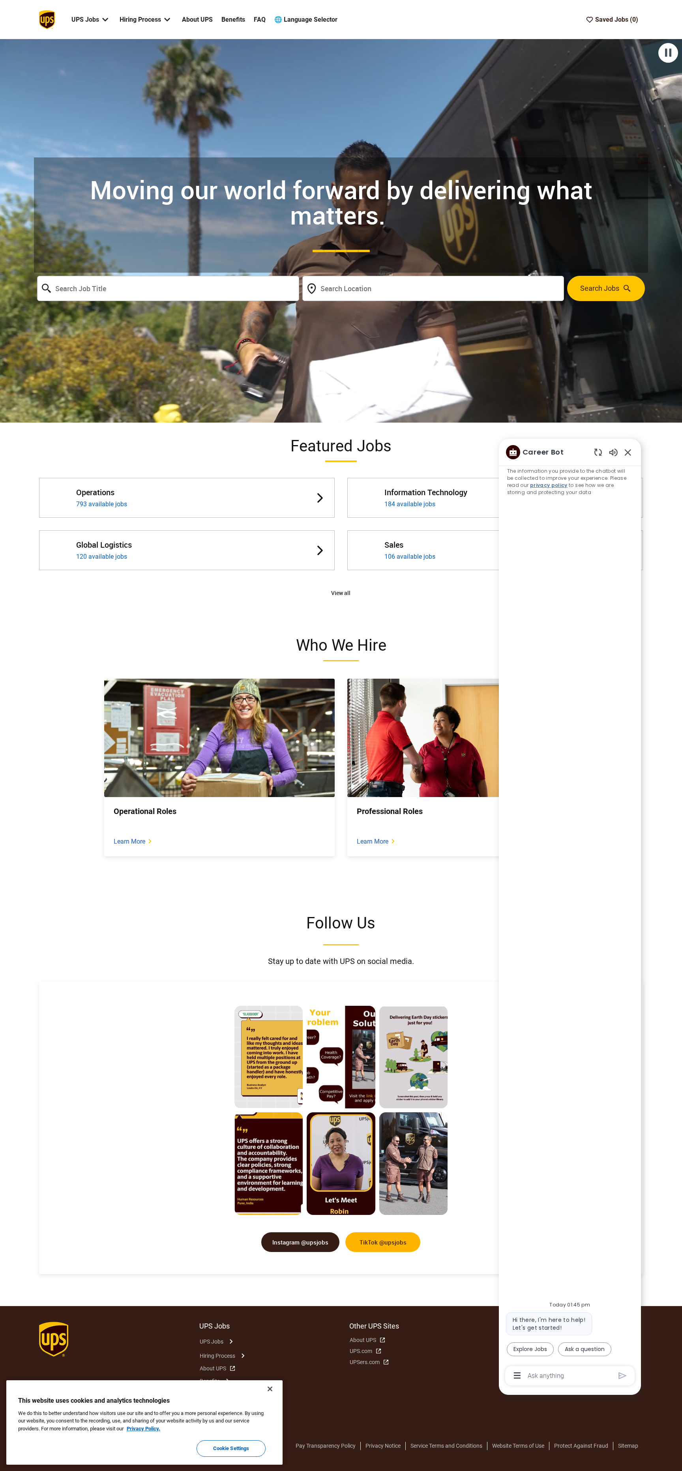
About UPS (197, 19)
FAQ (260, 19)
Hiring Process (217, 1356)
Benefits (233, 19)
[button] (340, 593)
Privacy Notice (383, 1446)
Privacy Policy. (143, 1429)
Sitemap (628, 1446)
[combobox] (168, 288)
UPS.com (361, 1351)
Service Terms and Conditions (446, 1446)
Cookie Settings (231, 1448)
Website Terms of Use (518, 1446)
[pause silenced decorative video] (668, 53)
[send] (623, 1376)
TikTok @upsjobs (383, 1242)
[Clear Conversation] (598, 452)
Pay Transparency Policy (326, 1446)
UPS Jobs (211, 1341)
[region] (570, 913)
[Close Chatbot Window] (628, 452)
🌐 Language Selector (305, 19)
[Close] (270, 1389)
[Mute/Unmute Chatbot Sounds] (613, 452)
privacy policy (549, 485)
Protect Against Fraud (581, 1446)
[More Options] (517, 1375)
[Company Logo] (47, 19)
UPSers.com (365, 1362)
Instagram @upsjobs (300, 1242)
